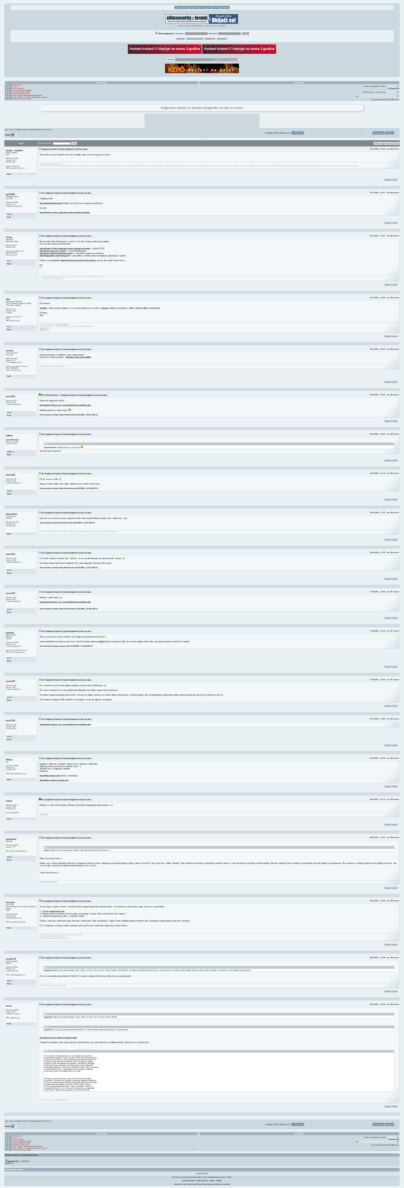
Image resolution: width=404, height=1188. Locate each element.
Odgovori (389, 133)
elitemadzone (197, 26)
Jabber (8, 166)
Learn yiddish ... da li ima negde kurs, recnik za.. (30, 97)
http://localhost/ (62, 324)
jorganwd (48, 970)
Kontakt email (202, 1173)
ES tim (228, 1177)
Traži (74, 143)
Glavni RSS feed (188, 1181)
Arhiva (212, 1181)
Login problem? (222, 39)
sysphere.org (14, 1017)
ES (220, 1181)
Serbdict (43, 308)
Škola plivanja (207, 1184)
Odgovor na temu (391, 180)
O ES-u (202, 7)
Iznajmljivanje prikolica (221, 1184)
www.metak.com (57, 911)
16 (383, 99)
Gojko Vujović (202, 1177)
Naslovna (179, 7)
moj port (104, 308)
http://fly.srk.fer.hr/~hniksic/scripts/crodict (58, 1038)
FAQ (186, 7)
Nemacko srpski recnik (21, 94)
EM (218, 1181)
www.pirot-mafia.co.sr (17, 168)
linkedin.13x (44, 330)
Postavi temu (378, 133)
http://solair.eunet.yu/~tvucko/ (53, 251)
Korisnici (216, 7)
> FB (294, 133)
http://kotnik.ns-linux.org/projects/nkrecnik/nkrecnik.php (65, 213)
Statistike (225, 7)
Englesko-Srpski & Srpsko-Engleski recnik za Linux (33, 129)
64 (389, 99)
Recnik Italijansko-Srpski (21, 92)
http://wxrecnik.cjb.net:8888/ (78, 357)
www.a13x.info (15, 320)
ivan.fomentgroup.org (17, 922)
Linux (11, 129)
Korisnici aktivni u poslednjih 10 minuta (21, 1155)
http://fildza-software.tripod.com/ (54, 780)
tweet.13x (43, 328)
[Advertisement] (202, 121)
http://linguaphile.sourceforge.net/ (55, 256)
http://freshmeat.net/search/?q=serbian (78, 260)
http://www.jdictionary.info (51, 203)
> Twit (301, 133)
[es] (6, 129)
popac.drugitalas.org (17, 652)
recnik (15, 87)
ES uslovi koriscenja (179, 1177)
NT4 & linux (17, 85)
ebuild (101, 641)
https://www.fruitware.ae (18, 851)
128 (392, 99)
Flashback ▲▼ (210, 39)
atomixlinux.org (15, 370)
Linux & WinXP (18, 88)
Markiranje (378, 143)
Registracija (180, 39)
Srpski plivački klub (194, 1184)
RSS (213, 26)
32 (386, 99)
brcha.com (13, 255)
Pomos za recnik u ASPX (22, 99)
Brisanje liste (394, 88)
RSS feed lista (202, 1181)
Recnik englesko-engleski (22, 90)
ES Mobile (221, 26)
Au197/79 (48, 1030)
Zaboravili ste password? (195, 39)
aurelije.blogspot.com (17, 975)
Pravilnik (194, 7)
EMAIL (207, 26)
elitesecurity (184, 26)
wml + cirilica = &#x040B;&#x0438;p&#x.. (28, 95)
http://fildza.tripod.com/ (50, 776)
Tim (209, 7)
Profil (9, 174)
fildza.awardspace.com (18, 773)
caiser (46, 850)
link (145, 308)
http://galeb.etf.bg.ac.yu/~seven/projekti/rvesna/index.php (65, 405)
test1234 (25, 1161)
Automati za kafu (180, 1184)
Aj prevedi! (44, 814)
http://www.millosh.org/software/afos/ (56, 253)
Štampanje (389, 143)
